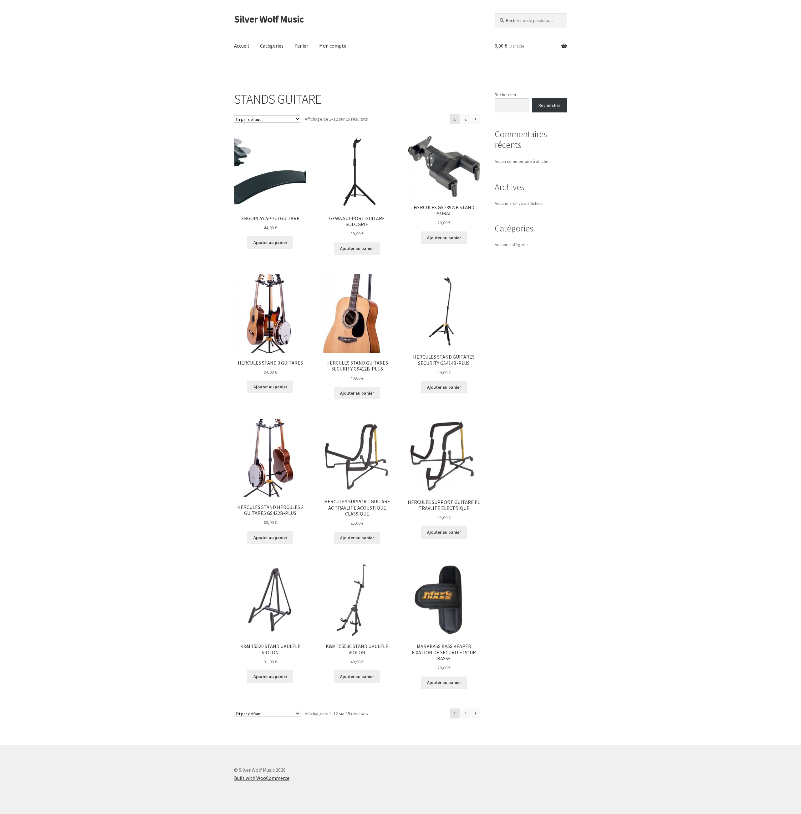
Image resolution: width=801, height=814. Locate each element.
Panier (301, 46)
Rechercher (506, 94)
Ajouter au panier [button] (270, 242)
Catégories (271, 46)
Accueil (241, 46)
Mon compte (332, 46)
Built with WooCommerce (261, 778)
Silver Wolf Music (269, 19)
